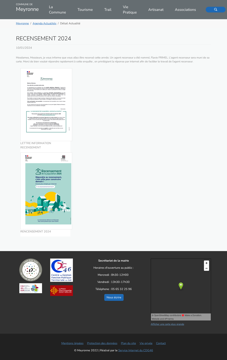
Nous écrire (114, 297)
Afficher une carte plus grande (167, 324)
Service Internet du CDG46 (135, 350)
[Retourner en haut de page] (219, 352)
